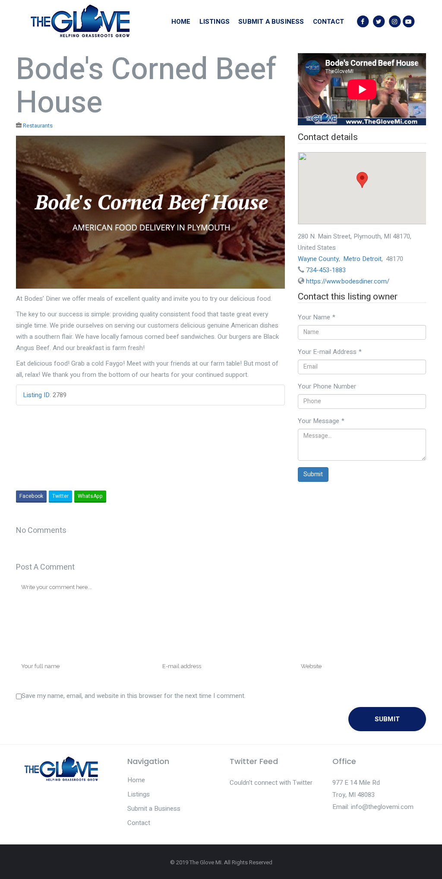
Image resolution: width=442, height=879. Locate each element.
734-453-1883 (326, 270)
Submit (313, 474)
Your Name (316, 317)
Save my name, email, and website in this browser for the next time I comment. (134, 696)
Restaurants (38, 126)
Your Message (321, 421)
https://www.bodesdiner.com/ (347, 281)
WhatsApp (90, 496)
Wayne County (318, 259)
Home (136, 780)
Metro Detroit (362, 259)
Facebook (31, 496)
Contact (138, 822)
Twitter (60, 496)
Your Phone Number (327, 386)
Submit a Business (153, 808)
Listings (138, 794)
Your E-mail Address (330, 352)
